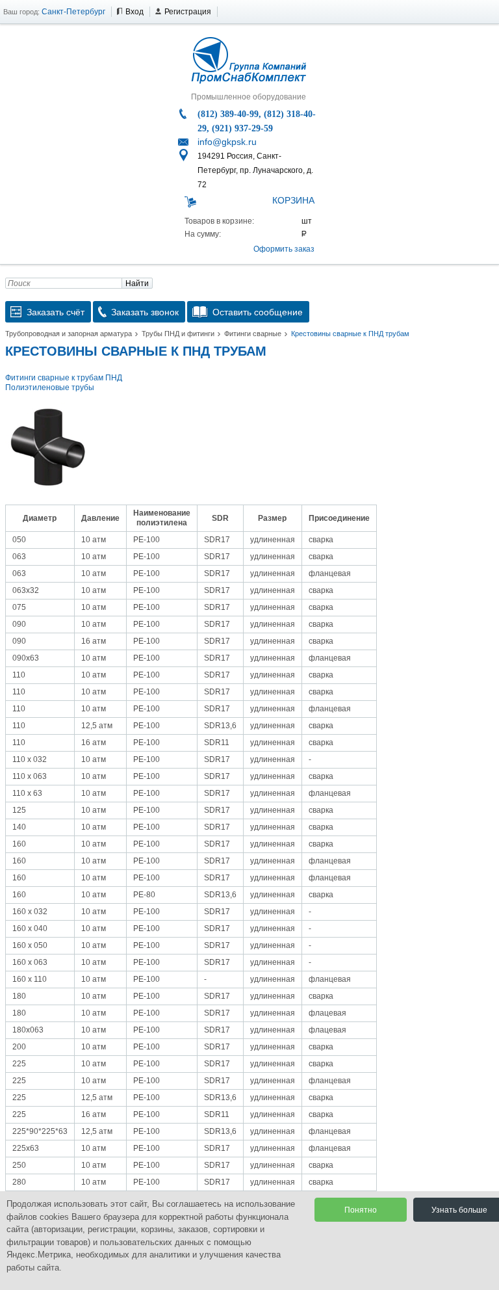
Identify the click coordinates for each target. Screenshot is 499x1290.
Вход (134, 11)
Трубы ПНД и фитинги (178, 333)
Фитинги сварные (252, 333)
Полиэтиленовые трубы (49, 387)
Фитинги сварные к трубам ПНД (63, 377)
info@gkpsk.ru (227, 142)
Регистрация (187, 11)
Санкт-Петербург (73, 11)
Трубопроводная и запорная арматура (68, 333)
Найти (137, 283)
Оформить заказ (283, 249)
